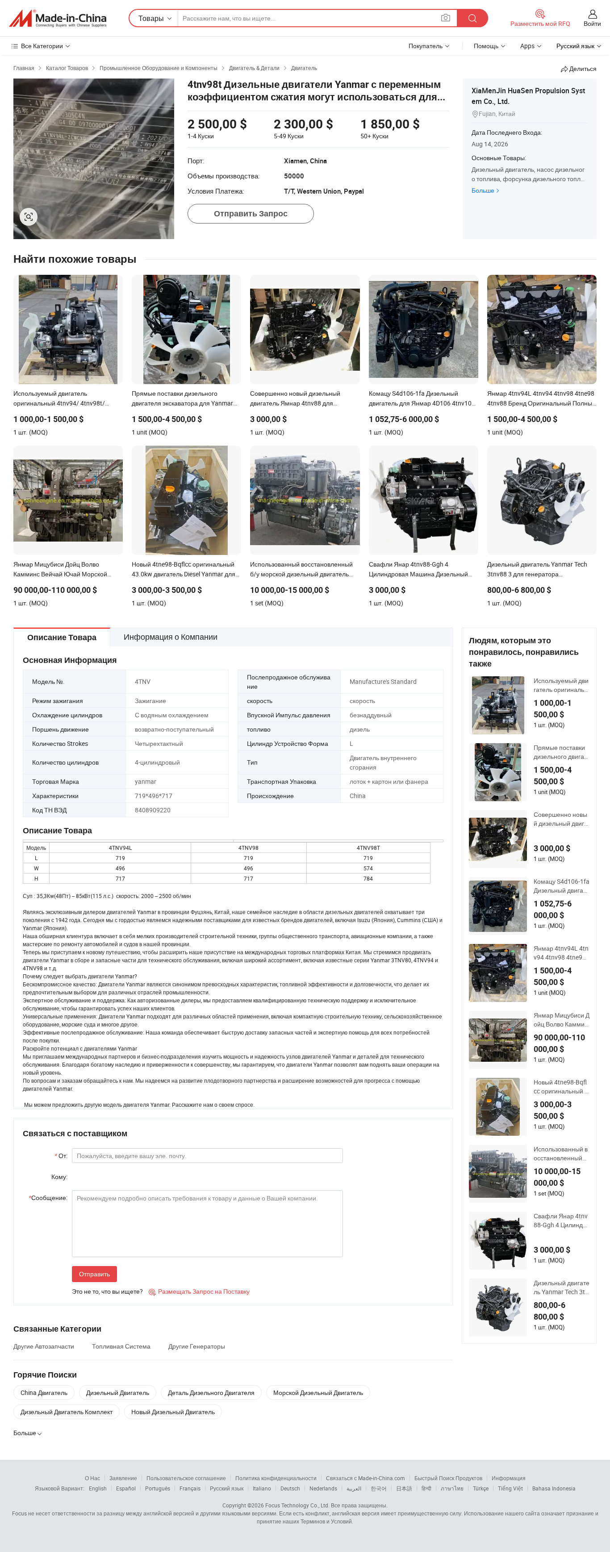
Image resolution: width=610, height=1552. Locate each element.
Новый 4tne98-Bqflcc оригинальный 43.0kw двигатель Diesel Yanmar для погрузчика (561, 1087)
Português (157, 1488)
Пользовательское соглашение (186, 1478)
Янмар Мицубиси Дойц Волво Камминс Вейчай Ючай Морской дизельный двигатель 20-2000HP (561, 1020)
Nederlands (323, 1488)
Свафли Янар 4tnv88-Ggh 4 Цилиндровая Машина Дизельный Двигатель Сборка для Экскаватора (561, 1220)
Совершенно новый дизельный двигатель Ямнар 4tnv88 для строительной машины (561, 819)
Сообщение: (48, 1197)
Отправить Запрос (251, 213)
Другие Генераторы (196, 1346)
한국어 (379, 1488)
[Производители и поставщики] (57, 18)
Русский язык (226, 1488)
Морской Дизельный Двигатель (318, 1392)
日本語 (404, 1488)
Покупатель (426, 45)
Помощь (486, 45)
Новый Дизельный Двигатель (173, 1411)
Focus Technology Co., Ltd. (297, 1505)
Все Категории (42, 45)
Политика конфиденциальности (276, 1478)
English (98, 1488)
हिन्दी (426, 1488)
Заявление (123, 1478)
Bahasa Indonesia (554, 1488)
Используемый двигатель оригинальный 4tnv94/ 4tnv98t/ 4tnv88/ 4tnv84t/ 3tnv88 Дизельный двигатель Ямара (561, 685)
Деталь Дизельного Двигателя (211, 1392)
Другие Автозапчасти (43, 1346)
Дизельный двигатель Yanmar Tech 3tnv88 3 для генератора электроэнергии (561, 1287)
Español (126, 1488)
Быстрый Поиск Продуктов (448, 1478)
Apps (527, 45)
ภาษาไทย (452, 1488)
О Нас (92, 1478)
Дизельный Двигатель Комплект (67, 1411)
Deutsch (290, 1488)
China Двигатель (44, 1392)
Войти (592, 23)
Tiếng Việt (510, 1488)
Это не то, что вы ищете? (107, 1291)
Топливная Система (121, 1346)
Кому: (59, 1176)
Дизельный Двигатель (117, 1392)
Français (190, 1488)
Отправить (94, 1274)
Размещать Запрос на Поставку (199, 1291)
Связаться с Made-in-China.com (365, 1478)
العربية (354, 1488)
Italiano (262, 1488)
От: (60, 1155)
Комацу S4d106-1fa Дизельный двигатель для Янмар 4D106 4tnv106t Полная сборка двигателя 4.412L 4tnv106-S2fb (561, 886)
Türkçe (481, 1488)
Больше (483, 190)
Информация (509, 1478)
